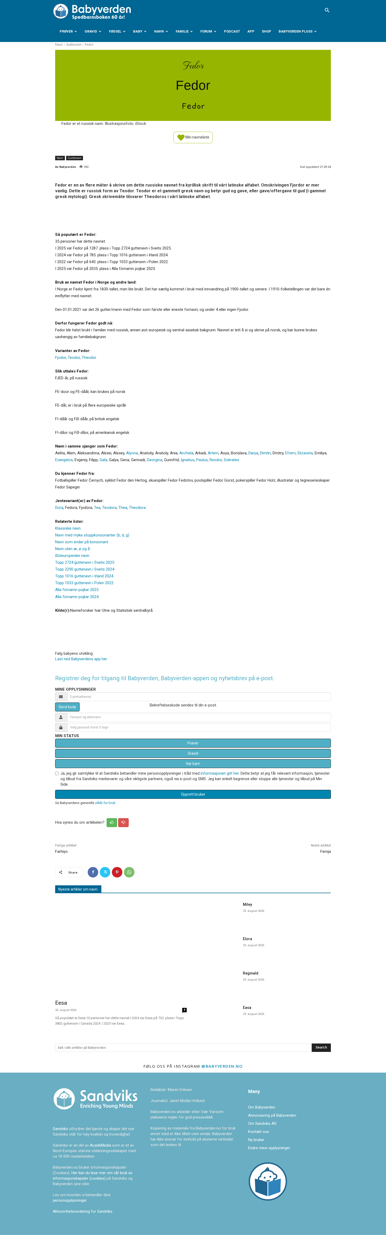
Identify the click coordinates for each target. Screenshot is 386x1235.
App (250, 31)
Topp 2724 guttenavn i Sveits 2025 (84, 562)
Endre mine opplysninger (269, 1148)
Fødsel (115, 31)
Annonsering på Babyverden (272, 1115)
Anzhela (186, 453)
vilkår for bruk (105, 803)
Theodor (89, 357)
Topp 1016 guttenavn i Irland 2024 (84, 576)
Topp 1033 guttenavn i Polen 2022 (84, 583)
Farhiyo (61, 851)
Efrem (290, 453)
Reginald (250, 973)
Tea (97, 507)
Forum (206, 31)
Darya (253, 453)
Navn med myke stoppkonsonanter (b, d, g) (92, 535)
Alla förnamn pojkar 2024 (76, 596)
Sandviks (60, 1128)
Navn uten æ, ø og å (72, 548)
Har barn (193, 764)
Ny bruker (256, 1139)
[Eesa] (121, 947)
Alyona (132, 453)
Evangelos (64, 459)
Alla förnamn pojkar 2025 (76, 589)
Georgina (154, 459)
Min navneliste (197, 137)
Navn (159, 31)
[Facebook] (93, 872)
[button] (327, 10)
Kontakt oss (258, 1131)
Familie (182, 31)
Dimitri (265, 453)
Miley (247, 904)
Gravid (91, 31)
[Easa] (219, 1017)
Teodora (109, 507)
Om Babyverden (261, 1107)
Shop (266, 31)
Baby (137, 31)
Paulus (202, 459)
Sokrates (231, 459)
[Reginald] (219, 982)
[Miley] (219, 914)
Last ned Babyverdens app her (81, 659)
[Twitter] (105, 872)
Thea (122, 507)
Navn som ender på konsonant (81, 542)
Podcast (232, 31)
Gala (103, 459)
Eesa (61, 1003)
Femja (325, 851)
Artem (213, 453)
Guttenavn (73, 44)
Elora (247, 939)
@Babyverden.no (222, 1066)
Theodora (137, 507)
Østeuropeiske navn (72, 555)
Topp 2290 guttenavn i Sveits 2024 (84, 569)
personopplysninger (69, 1200)
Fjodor (60, 357)
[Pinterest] (117, 872)
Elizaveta (305, 453)
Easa (247, 1007)
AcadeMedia (101, 1145)
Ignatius (187, 459)
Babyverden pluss (295, 31)
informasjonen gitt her (220, 773)
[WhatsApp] (129, 872)
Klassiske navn (68, 528)
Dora (59, 507)
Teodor (74, 357)
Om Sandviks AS (262, 1123)
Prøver (66, 31)
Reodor (216, 459)
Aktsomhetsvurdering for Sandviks (82, 1211)
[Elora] (219, 948)
